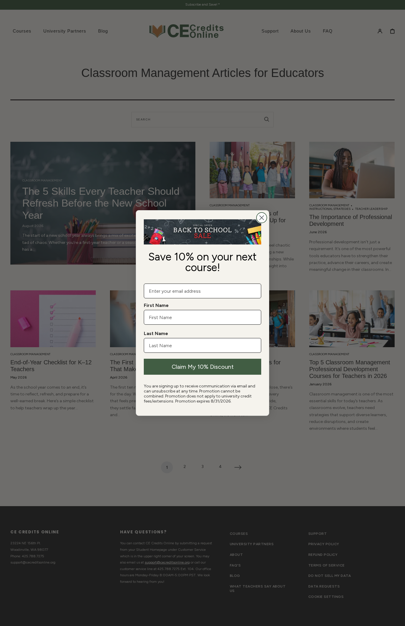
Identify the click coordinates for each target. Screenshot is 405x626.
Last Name (156, 333)
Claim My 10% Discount (203, 366)
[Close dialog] (261, 218)
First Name (156, 305)
